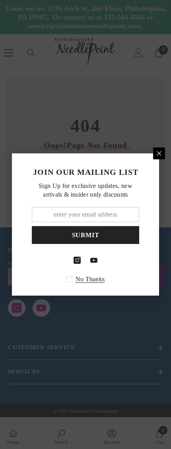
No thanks (90, 279)
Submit (85, 235)
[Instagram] (77, 260)
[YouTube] (94, 260)
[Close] (159, 153)
